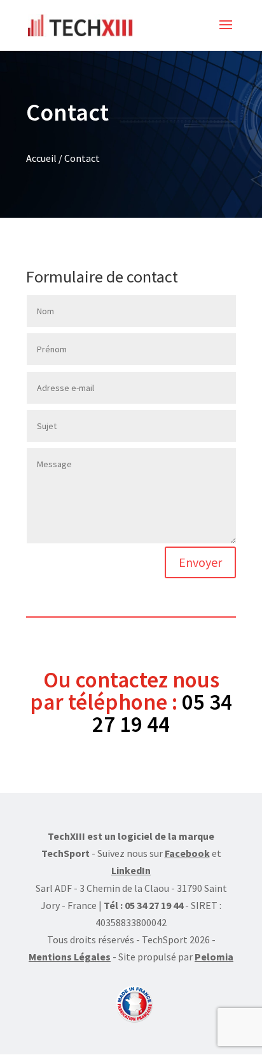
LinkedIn (131, 870)
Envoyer (200, 562)
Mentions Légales (70, 956)
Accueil (41, 158)
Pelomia (214, 956)
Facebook (187, 853)
